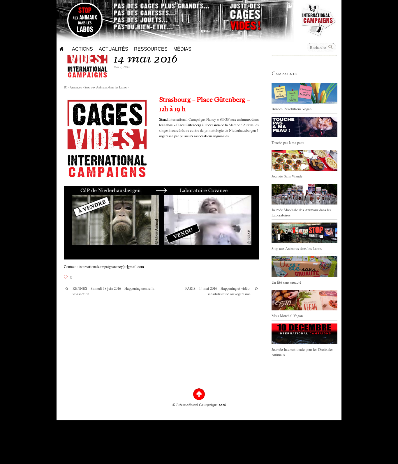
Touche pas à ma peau (288, 142)
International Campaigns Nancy (192, 119)
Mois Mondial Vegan (287, 315)
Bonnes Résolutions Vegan (291, 108)
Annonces (76, 87)
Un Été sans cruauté (286, 282)
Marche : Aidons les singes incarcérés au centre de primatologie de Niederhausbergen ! (209, 127)
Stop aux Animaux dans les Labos (105, 87)
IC (65, 87)
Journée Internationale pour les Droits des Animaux (302, 352)
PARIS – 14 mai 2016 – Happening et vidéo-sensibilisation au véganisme (221, 291)
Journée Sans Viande (287, 176)
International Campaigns (197, 405)
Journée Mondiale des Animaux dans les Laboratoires (301, 212)
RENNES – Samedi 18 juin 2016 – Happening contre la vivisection (109, 291)
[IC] (318, 35)
